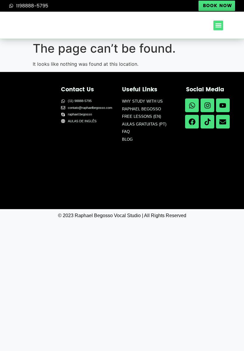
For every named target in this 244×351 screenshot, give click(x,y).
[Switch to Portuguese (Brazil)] (76, 175)
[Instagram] (207, 105)
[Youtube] (223, 105)
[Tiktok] (207, 122)
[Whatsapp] (192, 105)
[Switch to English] (76, 142)
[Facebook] (192, 122)
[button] (218, 25)
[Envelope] (223, 122)
